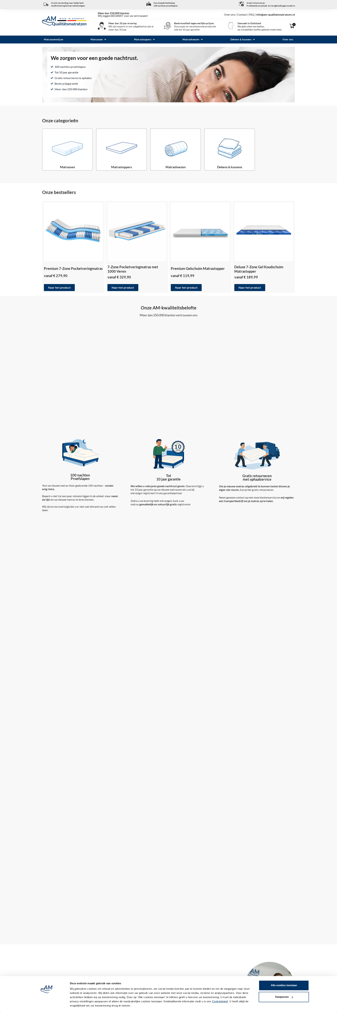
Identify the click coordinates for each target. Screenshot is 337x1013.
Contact (242, 14)
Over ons (230, 14)
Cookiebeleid (220, 1001)
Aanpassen (282, 996)
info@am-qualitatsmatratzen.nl (275, 14)
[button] (99, 39)
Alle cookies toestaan (284, 985)
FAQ (251, 14)
